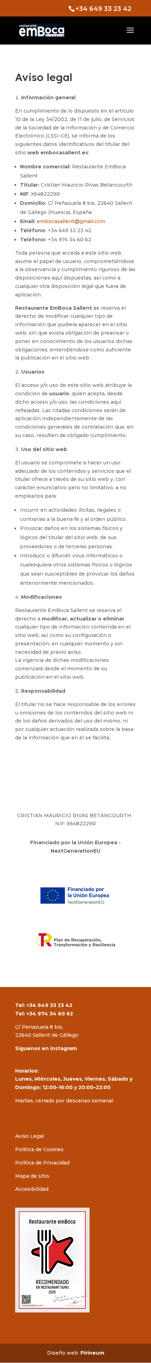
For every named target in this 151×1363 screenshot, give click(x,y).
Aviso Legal (29, 1136)
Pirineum (92, 1353)
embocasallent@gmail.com (71, 221)
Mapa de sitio (32, 1176)
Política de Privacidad (42, 1163)
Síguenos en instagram (46, 1048)
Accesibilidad (31, 1189)
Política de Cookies (39, 1149)
